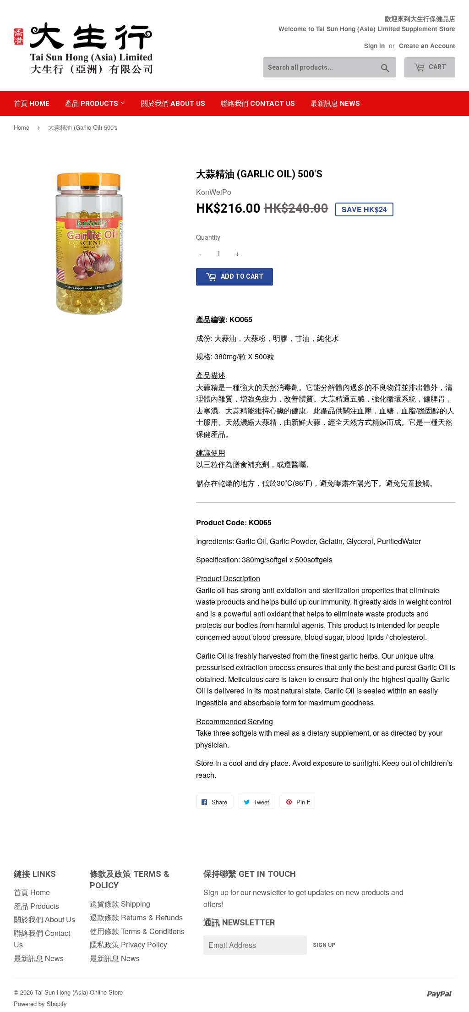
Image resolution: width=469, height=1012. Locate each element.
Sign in (374, 45)
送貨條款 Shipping (120, 903)
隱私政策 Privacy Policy (128, 944)
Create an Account (427, 45)
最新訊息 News (335, 103)
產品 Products (92, 103)
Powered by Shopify (40, 1003)
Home (21, 127)
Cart (436, 67)
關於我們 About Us (173, 103)
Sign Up (324, 945)
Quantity (208, 237)
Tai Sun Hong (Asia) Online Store (79, 992)
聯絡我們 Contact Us (258, 103)
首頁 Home (31, 103)
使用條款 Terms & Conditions (137, 931)
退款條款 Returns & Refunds (136, 917)
